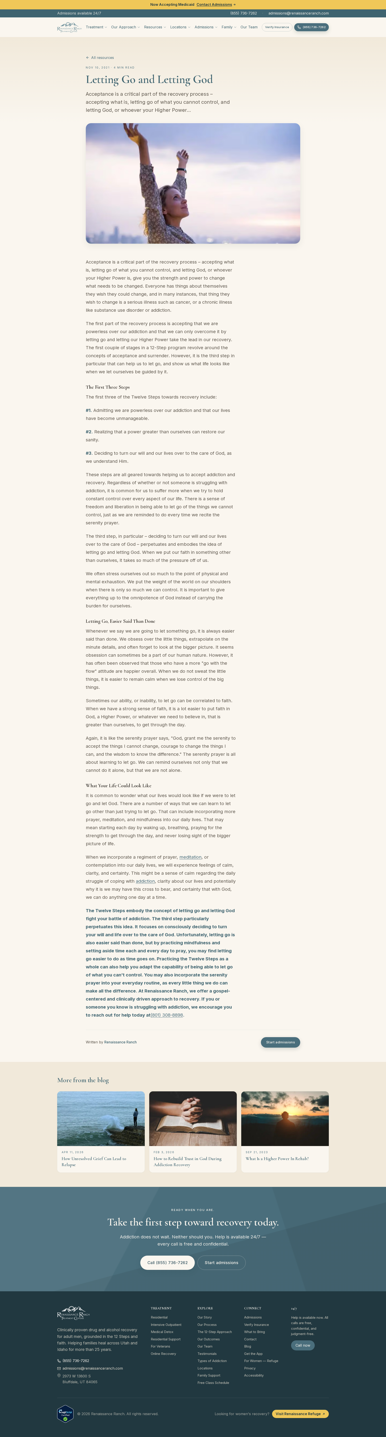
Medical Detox (162, 1332)
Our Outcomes (208, 1339)
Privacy (250, 1368)
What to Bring (254, 1332)
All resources (102, 57)
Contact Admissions (214, 4)
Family (227, 27)
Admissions (204, 27)
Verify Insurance (277, 27)
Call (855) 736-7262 (167, 1262)
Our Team (249, 27)
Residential (159, 1317)
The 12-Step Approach (214, 1332)
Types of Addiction (212, 1361)
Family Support (208, 1375)
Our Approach (123, 27)
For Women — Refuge (261, 1361)
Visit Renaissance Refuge (298, 1414)
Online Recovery (163, 1354)
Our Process (207, 1325)
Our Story (204, 1317)
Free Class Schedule (213, 1383)
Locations (178, 27)
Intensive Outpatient (166, 1325)
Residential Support (165, 1339)
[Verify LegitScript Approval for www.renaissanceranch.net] (65, 1414)
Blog (247, 1346)
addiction (145, 881)
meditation (190, 857)
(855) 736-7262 (243, 13)
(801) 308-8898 (167, 1015)
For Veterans (160, 1346)
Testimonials (207, 1354)
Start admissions (280, 1042)
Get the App (253, 1354)
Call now (303, 1345)
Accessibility (254, 1375)
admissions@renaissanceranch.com (299, 13)
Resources (153, 27)
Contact (250, 1339)
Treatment (94, 27)
